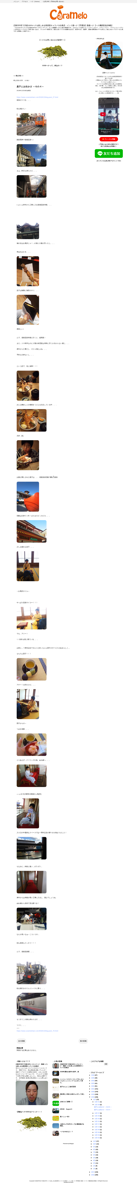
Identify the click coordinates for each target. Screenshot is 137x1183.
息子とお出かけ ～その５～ (103, 1107)
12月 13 (97, 1127)
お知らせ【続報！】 (66, 1101)
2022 (93, 1086)
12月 (94, 1099)
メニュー (16, 1)
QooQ (71, 1182)
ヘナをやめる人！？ (66, 1131)
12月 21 (97, 1121)
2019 (93, 1094)
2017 (93, 1172)
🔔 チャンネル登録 (108, 139)
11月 (94, 1141)
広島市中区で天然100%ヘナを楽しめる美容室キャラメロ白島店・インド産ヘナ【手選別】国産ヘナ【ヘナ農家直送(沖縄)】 (63, 25)
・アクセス (24, 1)
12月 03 (97, 1135)
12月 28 (97, 1104)
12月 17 (97, 1124)
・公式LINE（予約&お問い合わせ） (53, 1)
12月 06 (97, 1132)
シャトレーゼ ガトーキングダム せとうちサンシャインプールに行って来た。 (72, 1080)
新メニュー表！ (65, 1116)
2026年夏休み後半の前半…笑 (69, 1071)
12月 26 (97, 1116)
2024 (93, 1080)
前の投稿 (83, 1041)
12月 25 (97, 1118)
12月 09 (97, 1129)
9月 (94, 1147)
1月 (94, 1168)
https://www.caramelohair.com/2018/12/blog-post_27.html (37, 97)
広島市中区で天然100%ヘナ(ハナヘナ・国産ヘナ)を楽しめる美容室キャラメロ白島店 (72, 1065)
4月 (94, 1160)
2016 (93, 1175)
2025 (93, 1078)
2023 (93, 1083)
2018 (93, 1097)
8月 (94, 1149)
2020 (93, 1091)
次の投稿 (21, 1041)
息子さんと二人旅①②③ (68, 1086)
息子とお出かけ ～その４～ (103, 1109)
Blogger (72, 1143)
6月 (94, 1155)
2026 (93, 1075)
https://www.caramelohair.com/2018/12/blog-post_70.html (37, 1031)
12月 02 (97, 1138)
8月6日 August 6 (66, 1109)
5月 (94, 1157)
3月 (94, 1163)
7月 (94, 1152)
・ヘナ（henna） (34, 1)
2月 (94, 1166)
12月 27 (97, 1113)
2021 (93, 1089)
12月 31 (97, 1102)
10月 (94, 1144)
